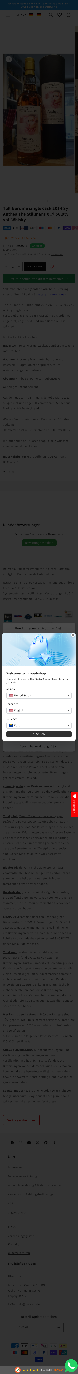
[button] (39, 695)
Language (12, 704)
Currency (11, 719)
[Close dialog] (73, 635)
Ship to (10, 689)
